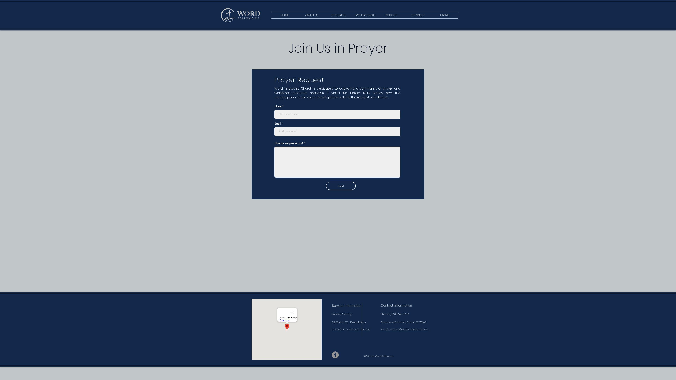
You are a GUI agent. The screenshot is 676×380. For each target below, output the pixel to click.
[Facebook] (335, 355)
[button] (311, 15)
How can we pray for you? (289, 143)
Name (278, 106)
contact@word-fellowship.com (408, 329)
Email (278, 123)
